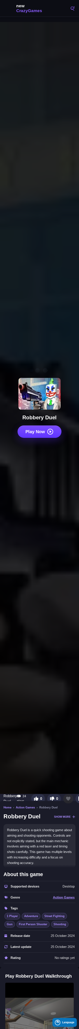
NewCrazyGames (24, 8)
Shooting (60, 924)
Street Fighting (54, 916)
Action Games (25, 807)
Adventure (31, 916)
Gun (10, 924)
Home (7, 807)
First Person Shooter (33, 924)
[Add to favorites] (68, 798)
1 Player (12, 916)
